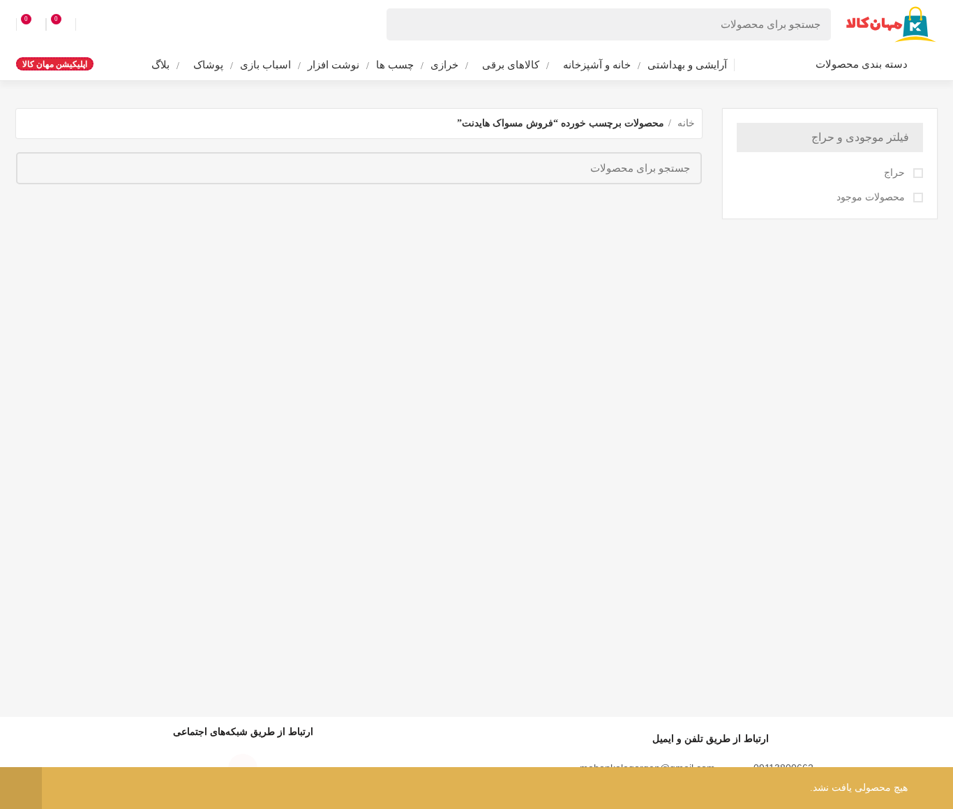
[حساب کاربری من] (88, 24)
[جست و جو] (405, 24)
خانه (685, 123)
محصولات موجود (872, 197)
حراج (896, 173)
